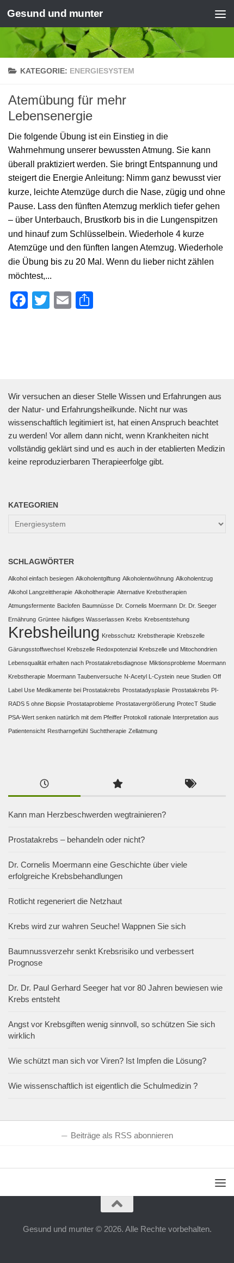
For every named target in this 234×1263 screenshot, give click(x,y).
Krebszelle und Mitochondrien (178, 649)
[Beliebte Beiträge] (117, 785)
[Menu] (220, 13)
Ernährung (22, 619)
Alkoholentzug (194, 578)
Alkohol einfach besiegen (40, 578)
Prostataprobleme (90, 703)
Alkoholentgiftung (98, 578)
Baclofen (68, 605)
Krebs (134, 619)
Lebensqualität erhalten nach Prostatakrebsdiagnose (77, 663)
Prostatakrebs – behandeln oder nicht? (76, 839)
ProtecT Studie (196, 703)
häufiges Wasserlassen (93, 619)
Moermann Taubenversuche (84, 676)
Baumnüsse (98, 605)
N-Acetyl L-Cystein (149, 676)
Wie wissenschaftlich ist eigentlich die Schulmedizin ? (103, 1085)
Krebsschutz (119, 635)
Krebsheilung (54, 632)
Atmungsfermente (31, 605)
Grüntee (49, 619)
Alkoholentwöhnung (148, 578)
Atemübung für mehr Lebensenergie (67, 108)
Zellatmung (142, 731)
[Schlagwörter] (189, 785)
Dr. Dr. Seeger (198, 605)
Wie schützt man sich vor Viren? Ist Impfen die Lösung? (107, 1060)
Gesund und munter (55, 13)
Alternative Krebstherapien (152, 592)
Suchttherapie (108, 731)
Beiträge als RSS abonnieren (122, 1135)
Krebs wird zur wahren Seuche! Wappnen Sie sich (97, 926)
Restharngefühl (67, 731)
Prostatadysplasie (146, 690)
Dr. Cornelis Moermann (146, 605)
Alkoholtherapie (95, 592)
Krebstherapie (156, 635)
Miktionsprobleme (172, 663)
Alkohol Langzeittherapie (40, 592)
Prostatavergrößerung (145, 703)
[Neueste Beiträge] (44, 785)
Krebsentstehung (166, 619)
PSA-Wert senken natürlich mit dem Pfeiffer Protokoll (77, 717)
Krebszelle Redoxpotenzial (102, 649)
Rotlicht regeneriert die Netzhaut (65, 901)
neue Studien (193, 676)
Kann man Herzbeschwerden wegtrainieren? (87, 814)
